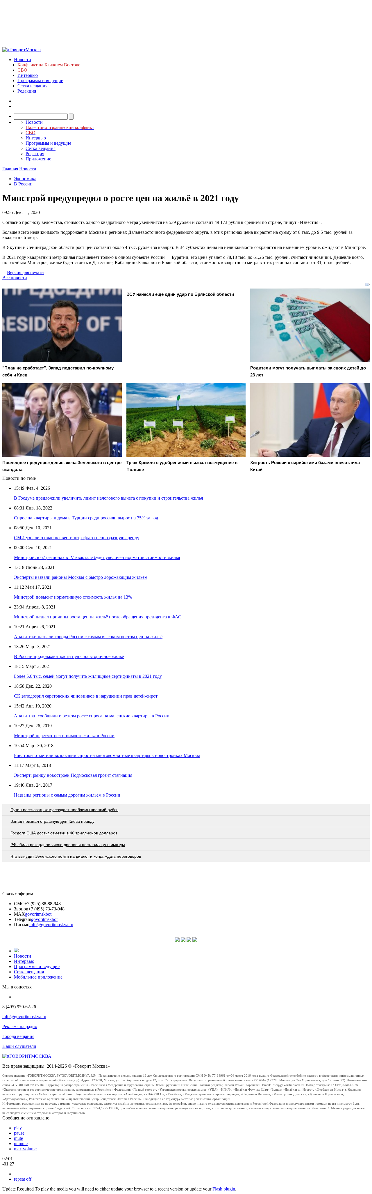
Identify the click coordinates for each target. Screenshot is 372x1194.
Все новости (14, 277)
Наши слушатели (19, 1046)
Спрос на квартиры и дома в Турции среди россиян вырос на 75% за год (86, 517)
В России (23, 183)
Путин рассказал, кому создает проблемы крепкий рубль (64, 809)
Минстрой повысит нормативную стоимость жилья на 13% (73, 597)
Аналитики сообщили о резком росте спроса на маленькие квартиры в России (91, 715)
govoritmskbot (38, 914)
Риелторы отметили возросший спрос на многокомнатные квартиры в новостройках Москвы (107, 755)
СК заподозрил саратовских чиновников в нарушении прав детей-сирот (86, 696)
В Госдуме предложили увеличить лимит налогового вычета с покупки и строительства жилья (108, 498)
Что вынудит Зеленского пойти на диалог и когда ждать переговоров (75, 856)
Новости (22, 59)
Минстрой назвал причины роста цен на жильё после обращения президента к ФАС (97, 616)
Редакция (26, 91)
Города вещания (18, 1036)
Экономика (25, 178)
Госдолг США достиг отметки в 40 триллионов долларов (63, 833)
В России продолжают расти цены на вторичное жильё (69, 656)
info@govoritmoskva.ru (51, 924)
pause (19, 1133)
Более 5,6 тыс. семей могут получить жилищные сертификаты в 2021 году (88, 676)
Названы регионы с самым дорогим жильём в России (67, 795)
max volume (25, 1148)
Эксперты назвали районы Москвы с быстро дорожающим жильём (80, 577)
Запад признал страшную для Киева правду (52, 821)
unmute (21, 1143)
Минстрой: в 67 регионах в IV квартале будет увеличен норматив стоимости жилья (97, 557)
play (18, 1127)
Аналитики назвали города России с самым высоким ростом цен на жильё (88, 636)
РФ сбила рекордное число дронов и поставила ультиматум (67, 844)
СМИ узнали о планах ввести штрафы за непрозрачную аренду (76, 537)
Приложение (38, 158)
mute (18, 1138)
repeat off (22, 1179)
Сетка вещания (32, 85)
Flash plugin (223, 1188)
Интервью (27, 75)
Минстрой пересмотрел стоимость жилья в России (64, 735)
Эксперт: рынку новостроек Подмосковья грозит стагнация (73, 775)
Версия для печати (25, 272)
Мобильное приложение (38, 976)
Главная (10, 168)
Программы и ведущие (40, 80)
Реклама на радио (19, 1026)
